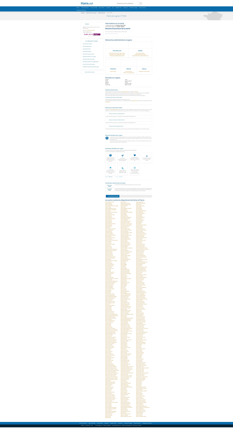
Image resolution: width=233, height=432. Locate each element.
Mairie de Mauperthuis (109, 321)
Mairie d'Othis (138, 346)
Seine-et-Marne (125, 91)
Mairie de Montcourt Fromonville (111, 329)
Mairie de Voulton (139, 415)
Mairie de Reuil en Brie (109, 360)
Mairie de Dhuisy (108, 261)
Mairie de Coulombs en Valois (110, 250)
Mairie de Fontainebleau (125, 272)
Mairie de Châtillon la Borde (126, 239)
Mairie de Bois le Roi (124, 216)
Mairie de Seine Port (108, 384)
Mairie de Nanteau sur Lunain (126, 339)
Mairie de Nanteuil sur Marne (110, 341)
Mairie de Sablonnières (109, 364)
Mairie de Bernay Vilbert (140, 213)
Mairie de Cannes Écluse (125, 226)
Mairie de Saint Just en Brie (125, 370)
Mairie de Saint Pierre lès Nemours (111, 376)
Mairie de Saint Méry (124, 374)
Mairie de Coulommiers (140, 250)
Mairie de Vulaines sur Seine (141, 416)
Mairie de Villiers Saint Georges (110, 411)
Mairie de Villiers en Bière (140, 410)
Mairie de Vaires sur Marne (110, 397)
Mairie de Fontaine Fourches (141, 270)
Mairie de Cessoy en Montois (110, 228)
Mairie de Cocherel (108, 246)
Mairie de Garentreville (109, 277)
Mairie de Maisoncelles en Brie (110, 318)
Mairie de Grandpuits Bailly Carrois (111, 281)
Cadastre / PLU (118, 7)
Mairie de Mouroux (139, 336)
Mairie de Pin (107, 304)
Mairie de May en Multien (140, 321)
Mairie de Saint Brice (124, 365)
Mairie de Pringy (139, 355)
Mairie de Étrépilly (108, 267)
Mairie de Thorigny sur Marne (141, 390)
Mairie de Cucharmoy (124, 258)
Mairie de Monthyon (124, 332)
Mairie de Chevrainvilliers (125, 242)
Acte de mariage (93, 7)
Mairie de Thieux (108, 390)
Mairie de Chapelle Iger (140, 293)
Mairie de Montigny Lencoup (110, 333)
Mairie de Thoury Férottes (110, 392)
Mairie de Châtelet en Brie (109, 302)
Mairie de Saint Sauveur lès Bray (142, 376)
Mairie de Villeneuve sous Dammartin (143, 407)
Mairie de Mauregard (124, 321)
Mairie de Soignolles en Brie (141, 387)
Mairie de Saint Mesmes (140, 374)
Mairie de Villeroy (108, 410)
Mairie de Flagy (108, 270)
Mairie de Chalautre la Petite (141, 230)
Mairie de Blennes (108, 216)
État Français (135, 425)
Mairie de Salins (123, 380)
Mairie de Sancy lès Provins (110, 383)
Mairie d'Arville (138, 204)
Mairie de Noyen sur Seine (141, 343)
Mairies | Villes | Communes (91, 12)
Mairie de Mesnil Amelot (140, 302)
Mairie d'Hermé (139, 286)
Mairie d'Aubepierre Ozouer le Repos (111, 205)
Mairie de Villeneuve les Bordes (110, 407)
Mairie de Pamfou (108, 348)
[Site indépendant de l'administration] (98, 3)
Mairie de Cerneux (124, 227)
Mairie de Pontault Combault (126, 353)
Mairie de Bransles (108, 222)
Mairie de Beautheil (139, 212)
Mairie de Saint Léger (140, 370)
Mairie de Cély (107, 227)
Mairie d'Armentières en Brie (126, 204)
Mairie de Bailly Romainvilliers (126, 208)
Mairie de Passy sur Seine (140, 348)
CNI (113, 7)
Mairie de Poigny (139, 351)
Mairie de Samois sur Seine (110, 381)
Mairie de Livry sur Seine (125, 311)
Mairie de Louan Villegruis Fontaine (127, 314)
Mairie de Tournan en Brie (125, 393)
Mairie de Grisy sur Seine (109, 283)
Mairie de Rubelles (139, 361)
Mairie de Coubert (124, 249)
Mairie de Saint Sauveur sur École (111, 378)
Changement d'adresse (81, 10)
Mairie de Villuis (123, 412)
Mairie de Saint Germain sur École (111, 369)
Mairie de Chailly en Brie (140, 228)
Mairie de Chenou (139, 241)
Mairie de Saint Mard (140, 371)
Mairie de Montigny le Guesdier (141, 332)
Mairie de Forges (108, 274)
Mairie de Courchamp (140, 251)
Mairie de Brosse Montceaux (141, 292)
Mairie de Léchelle (108, 306)
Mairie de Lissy (138, 310)
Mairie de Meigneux (124, 323)
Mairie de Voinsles (139, 413)
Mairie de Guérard (124, 283)
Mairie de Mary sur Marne (140, 320)
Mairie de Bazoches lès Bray (141, 210)
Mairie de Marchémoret (140, 318)
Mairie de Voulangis (124, 415)
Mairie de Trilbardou (124, 394)
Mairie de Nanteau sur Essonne (110, 339)
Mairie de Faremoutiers (109, 268)
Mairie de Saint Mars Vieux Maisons (111, 372)
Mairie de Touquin (108, 393)
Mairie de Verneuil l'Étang (140, 401)
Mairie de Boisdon (139, 216)
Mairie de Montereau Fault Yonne (111, 330)
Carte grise (125, 7)
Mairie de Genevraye (124, 297)
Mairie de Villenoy (124, 408)
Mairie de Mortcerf (108, 336)
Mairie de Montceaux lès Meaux (126, 328)
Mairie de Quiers (139, 356)
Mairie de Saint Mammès (125, 371)
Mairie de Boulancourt (140, 219)
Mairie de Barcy (108, 210)
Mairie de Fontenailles (109, 273)
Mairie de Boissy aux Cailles (110, 218)
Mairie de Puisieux (124, 356)
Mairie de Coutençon (140, 254)
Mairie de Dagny (108, 259)
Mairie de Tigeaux (124, 392)
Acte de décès (102, 7)
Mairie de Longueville (140, 313)
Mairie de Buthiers (108, 226)
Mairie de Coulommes (125, 250)
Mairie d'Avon (123, 207)
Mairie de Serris (139, 384)
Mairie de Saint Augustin (140, 364)
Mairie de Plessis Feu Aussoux (141, 304)
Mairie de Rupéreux (124, 362)
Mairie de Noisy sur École (109, 343)
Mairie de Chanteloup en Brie (126, 235)
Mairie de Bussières (108, 225)
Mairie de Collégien (124, 246)
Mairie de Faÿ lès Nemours (141, 268)
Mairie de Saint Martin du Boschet (142, 372)
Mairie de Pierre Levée (125, 351)
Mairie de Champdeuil (109, 233)
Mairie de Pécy (107, 350)
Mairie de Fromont (124, 276)
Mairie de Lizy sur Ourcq (109, 313)
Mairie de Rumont (108, 362)
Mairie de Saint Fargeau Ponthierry (127, 366)
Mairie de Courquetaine (125, 253)
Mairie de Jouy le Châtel (125, 291)
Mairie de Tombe (124, 300)
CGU (92, 425)
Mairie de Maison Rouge (140, 316)
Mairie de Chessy (108, 242)
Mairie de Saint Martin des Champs (127, 372)
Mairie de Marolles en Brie (110, 320)
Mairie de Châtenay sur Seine (141, 237)
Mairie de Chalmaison (124, 231)
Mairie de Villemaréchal (125, 404)
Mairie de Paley (139, 347)
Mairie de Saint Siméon (125, 378)
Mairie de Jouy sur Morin (140, 291)
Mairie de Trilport (139, 394)
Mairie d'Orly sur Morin (109, 346)
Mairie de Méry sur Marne (140, 324)
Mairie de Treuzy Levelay (109, 394)
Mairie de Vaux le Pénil (125, 399)
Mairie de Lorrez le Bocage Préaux (111, 314)
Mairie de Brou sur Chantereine (126, 223)
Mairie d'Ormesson (124, 346)
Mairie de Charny (108, 236)
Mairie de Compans (108, 247)
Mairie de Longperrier (124, 313)
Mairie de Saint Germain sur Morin (127, 369)
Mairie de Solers (123, 388)
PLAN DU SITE (87, 425)
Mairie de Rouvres (108, 361)
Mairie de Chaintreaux (109, 230)
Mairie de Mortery (124, 336)
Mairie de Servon (108, 385)
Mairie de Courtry (124, 254)
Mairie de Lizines (139, 311)
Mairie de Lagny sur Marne (110, 301)
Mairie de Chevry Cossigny (110, 244)
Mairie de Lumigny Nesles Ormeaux (111, 315)
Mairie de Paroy (123, 348)
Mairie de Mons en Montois (110, 328)
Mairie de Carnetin (139, 226)
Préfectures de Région (107, 425)
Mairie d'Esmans (139, 265)
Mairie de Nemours (139, 341)
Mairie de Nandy (124, 338)
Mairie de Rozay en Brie (125, 361)
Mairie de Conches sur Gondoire (126, 247)
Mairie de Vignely (108, 403)
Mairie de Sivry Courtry (109, 387)
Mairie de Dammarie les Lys (126, 259)
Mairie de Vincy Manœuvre (125, 413)
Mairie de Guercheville (140, 283)
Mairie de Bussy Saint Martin (141, 225)
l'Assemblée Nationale (114, 109)
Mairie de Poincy (108, 352)
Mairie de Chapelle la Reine (110, 295)
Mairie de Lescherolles (140, 307)
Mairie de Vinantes (108, 413)
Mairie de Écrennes (139, 306)
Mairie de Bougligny (124, 219)
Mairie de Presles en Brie (125, 355)
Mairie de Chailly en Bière (125, 228)
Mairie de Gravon (124, 281)
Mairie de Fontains (139, 272)
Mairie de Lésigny (124, 309)
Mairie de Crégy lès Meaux (141, 255)
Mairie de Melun (108, 324)
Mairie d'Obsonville (108, 344)
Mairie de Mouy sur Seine (109, 338)
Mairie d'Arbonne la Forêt (140, 203)
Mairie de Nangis (139, 338)
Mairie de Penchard (124, 350)
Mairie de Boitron (139, 218)
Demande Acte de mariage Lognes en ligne (117, 54)
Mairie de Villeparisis (139, 408)
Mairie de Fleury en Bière (125, 270)
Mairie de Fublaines (139, 276)
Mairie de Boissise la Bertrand (126, 217)
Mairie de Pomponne (109, 353)
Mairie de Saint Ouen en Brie (110, 375)
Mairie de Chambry (139, 231)
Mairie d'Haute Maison (109, 299)
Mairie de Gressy (139, 281)
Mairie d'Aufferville (124, 205)
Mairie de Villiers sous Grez (125, 411)
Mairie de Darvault (139, 260)
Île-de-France (135, 91)
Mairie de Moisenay (108, 327)
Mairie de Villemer (108, 406)
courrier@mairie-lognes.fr (90, 30)
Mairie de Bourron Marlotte (126, 221)
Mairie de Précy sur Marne (110, 355)
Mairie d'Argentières (108, 204)
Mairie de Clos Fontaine (140, 245)
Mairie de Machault (139, 315)
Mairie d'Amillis (123, 202)
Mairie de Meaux (108, 323)
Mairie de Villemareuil (140, 404)
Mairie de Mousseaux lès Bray (110, 337)
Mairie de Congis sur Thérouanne (111, 249)
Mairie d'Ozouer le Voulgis (125, 347)
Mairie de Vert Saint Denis (125, 402)
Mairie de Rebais (108, 358)
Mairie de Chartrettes (124, 236)
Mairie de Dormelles (108, 263)
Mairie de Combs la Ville (140, 246)
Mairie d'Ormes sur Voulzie (125, 307)
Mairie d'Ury (123, 395)
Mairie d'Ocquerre (124, 344)
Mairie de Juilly (107, 292)
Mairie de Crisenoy (124, 256)
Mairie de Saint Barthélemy (110, 365)
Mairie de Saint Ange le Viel (125, 364)
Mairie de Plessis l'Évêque (109, 305)
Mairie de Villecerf (108, 404)
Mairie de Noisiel (124, 342)
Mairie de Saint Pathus (140, 375)
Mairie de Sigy (138, 385)
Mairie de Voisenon (108, 415)
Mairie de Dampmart (124, 260)
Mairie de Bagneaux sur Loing (110, 208)
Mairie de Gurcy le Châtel (140, 284)
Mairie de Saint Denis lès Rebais (110, 366)
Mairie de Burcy (139, 223)
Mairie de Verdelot (124, 401)
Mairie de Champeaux (125, 233)
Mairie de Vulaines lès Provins (126, 416)
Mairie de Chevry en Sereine (126, 244)
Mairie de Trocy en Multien (110, 395)
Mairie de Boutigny (139, 221)
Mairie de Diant (123, 261)
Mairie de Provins (108, 356)
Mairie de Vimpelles (139, 412)
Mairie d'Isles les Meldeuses (141, 287)
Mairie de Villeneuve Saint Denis (126, 407)
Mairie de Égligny (124, 264)
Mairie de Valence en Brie (125, 397)
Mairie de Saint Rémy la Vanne (126, 376)
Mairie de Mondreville (140, 327)
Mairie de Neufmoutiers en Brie (110, 342)
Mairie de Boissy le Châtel (125, 218)
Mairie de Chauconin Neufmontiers (111, 240)
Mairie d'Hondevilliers (109, 287)
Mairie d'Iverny (123, 288)
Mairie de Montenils (139, 329)
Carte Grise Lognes (128, 71)
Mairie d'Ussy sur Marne (140, 395)
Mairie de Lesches (108, 309)
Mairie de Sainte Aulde (125, 379)
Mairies (77, 7)
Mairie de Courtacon (139, 253)
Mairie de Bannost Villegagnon (110, 209)
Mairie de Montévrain (140, 330)
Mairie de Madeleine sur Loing (141, 299)
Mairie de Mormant (139, 334)
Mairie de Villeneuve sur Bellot (110, 408)
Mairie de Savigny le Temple (126, 383)
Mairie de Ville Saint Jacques (126, 403)
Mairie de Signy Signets (125, 385)
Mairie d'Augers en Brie (140, 205)
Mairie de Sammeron (140, 380)
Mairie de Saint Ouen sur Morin (126, 375)
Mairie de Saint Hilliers (140, 369)
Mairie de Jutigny (124, 292)
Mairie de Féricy (108, 269)
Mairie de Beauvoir (108, 213)
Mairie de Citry (107, 245)
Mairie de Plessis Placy (125, 305)
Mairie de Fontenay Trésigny (126, 273)
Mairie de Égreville (139, 264)
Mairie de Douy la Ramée (140, 263)
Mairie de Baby (138, 207)
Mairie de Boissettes (108, 217)
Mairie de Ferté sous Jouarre (110, 297)
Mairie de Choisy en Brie (140, 244)
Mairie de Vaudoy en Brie (109, 399)
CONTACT (82, 425)
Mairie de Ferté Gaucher (140, 296)
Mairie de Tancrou (124, 389)
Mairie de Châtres (139, 239)
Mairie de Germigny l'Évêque (141, 277)
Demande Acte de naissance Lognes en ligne (117, 53)
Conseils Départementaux (116, 425)
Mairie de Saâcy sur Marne (141, 362)
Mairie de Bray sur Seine (125, 222)
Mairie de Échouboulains (109, 264)
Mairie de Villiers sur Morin (141, 411)
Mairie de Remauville (140, 358)
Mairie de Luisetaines (140, 314)
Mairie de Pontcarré (139, 353)
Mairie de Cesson (139, 227)
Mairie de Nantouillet (124, 341)
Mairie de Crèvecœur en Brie (110, 256)
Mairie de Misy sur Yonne (125, 325)
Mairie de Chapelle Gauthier (126, 293)
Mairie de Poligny (124, 352)
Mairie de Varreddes (124, 398)
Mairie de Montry (124, 334)
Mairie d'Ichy (123, 287)
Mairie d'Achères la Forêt (109, 202)
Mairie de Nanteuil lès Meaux (141, 339)
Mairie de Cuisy (139, 258)
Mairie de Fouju (123, 274)
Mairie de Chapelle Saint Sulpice (111, 296)
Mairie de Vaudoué (139, 305)
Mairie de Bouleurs (108, 221)
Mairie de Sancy (139, 381)
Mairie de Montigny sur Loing (126, 333)
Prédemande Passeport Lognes (140, 54)
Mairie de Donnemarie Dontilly (141, 261)
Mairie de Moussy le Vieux (140, 337)
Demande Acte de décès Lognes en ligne (117, 55)
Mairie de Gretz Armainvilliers (110, 282)
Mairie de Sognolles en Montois (126, 387)
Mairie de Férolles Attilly (125, 269)
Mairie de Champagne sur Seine (126, 232)
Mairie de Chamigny (108, 232)
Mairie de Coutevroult (109, 255)
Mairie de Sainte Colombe (140, 379)
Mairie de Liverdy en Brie (109, 311)
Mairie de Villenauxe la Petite (126, 406)
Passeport (108, 7)
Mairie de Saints (108, 380)
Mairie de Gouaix (124, 279)
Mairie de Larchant (124, 301)
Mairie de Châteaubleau (125, 237)
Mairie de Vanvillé (139, 397)
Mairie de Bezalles (124, 214)
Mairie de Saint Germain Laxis (126, 367)
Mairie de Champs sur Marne (141, 233)
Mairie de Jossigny (139, 290)
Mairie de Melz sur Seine (125, 324)
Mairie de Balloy (139, 208)
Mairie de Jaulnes (124, 290)
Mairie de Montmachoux (140, 333)
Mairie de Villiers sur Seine (110, 412)
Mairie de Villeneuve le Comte (141, 406)
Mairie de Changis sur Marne (110, 235)
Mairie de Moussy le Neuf (125, 337)
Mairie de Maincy (124, 316)
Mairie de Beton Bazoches (110, 214)
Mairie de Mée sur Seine (125, 302)
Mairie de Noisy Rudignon (140, 342)
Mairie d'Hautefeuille (109, 286)
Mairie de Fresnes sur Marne (141, 274)
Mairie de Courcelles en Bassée (126, 251)
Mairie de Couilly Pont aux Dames (142, 249)
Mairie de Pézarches (108, 351)
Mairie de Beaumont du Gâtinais (126, 212)
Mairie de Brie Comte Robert (110, 223)
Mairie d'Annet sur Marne (125, 203)
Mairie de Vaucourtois (140, 398)
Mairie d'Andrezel (108, 203)
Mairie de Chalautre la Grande (126, 230)
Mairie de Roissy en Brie (125, 360)
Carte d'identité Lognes (140, 53)
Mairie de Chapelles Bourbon (126, 306)
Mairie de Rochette (108, 300)
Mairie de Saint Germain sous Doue (142, 367)
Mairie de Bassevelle (124, 210)
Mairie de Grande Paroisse (141, 297)
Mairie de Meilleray (139, 323)
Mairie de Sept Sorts (124, 384)
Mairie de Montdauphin (125, 329)
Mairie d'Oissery (139, 344)
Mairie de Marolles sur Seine (126, 320)
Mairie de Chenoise (124, 241)
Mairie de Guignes (124, 284)
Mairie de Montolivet (109, 334)
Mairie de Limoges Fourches (126, 310)
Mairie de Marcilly (108, 319)
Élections (139, 425)
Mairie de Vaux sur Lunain (140, 399)
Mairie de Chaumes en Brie (141, 240)
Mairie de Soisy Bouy (109, 388)
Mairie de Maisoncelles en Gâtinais (127, 318)
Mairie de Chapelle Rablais (140, 295)
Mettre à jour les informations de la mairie (111, 33)
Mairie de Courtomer (109, 254)
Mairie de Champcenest (140, 232)
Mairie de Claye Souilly (125, 245)
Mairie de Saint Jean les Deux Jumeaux (112, 370)
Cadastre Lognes (113, 71)
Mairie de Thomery (124, 390)
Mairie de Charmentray (140, 235)
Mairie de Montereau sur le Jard (126, 330)
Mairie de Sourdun (108, 389)
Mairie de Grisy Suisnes (140, 282)
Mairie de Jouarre (108, 291)
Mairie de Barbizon (139, 209)
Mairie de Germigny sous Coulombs (111, 278)
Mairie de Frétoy (108, 276)
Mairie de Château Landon (110, 237)
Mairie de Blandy (139, 214)
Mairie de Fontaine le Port (110, 272)
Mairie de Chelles (108, 241)
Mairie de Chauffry (124, 240)
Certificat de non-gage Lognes (128, 72)
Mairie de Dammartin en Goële (141, 259)
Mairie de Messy (108, 325)
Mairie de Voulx (108, 416)
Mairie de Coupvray (108, 251)
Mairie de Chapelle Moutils (125, 295)
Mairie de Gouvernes (140, 279)
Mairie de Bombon (108, 219)
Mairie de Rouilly (139, 360)
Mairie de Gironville (108, 279)
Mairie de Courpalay (108, 253)
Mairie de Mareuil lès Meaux (126, 319)
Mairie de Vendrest (108, 401)
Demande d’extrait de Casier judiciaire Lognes (140, 55)
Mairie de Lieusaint (108, 310)
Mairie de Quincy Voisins (109, 357)
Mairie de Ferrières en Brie (140, 269)
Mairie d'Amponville (139, 202)
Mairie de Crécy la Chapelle (125, 255)
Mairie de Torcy (139, 392)
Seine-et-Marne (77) (101, 12)
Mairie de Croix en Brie (125, 296)
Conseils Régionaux (98, 425)
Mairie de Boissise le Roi (140, 217)
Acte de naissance (85, 7)
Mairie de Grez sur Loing (125, 282)
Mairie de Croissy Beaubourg (141, 256)
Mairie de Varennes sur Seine (110, 398)
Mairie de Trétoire (139, 300)
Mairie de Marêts (108, 307)
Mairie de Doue (123, 263)
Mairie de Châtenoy (108, 239)
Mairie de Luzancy (124, 315)
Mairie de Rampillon (124, 357)
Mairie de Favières (124, 268)
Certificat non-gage (133, 7)
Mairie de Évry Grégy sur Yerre (141, 267)
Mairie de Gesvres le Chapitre (126, 278)
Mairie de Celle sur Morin (109, 293)
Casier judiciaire (142, 7)
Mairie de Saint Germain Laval (110, 367)
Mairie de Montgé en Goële (110, 332)
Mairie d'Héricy (123, 286)
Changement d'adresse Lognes (144, 71)
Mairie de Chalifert (108, 231)
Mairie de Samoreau (124, 381)
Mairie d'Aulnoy (108, 207)
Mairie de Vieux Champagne (141, 402)
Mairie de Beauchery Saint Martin (111, 212)
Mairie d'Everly (123, 267)
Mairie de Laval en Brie (140, 301)
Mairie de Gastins (124, 277)
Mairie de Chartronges (140, 236)
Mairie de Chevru (139, 242)
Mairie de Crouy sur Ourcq (110, 258)
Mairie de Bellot (123, 213)
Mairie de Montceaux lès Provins (142, 328)
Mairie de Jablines (139, 288)
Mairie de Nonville (124, 343)
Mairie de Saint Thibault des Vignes (111, 379)
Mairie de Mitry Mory (140, 325)
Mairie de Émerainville (109, 265)
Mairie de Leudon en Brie (140, 309)
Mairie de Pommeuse (140, 352)
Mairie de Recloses (124, 358)
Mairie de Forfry (139, 273)
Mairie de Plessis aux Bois (125, 304)
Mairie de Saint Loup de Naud (110, 371)
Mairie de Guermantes (109, 284)
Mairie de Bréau (139, 222)
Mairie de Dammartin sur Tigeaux (111, 260)
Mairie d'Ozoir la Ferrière (109, 347)
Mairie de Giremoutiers (140, 278)
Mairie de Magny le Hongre (110, 316)
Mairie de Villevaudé (124, 410)
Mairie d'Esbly (123, 265)
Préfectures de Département (127, 425)
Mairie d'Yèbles (108, 417)
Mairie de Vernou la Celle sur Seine (111, 402)
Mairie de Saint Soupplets (140, 378)
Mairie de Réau (138, 357)
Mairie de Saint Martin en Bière (110, 374)
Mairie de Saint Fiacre (140, 366)
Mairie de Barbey (124, 209)
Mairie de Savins (139, 383)
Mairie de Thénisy (139, 389)
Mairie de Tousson (139, 393)
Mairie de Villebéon (139, 403)
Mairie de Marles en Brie (140, 319)
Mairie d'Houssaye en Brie (125, 299)
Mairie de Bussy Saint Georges (126, 225)
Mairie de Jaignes (108, 290)
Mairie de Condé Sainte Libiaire (141, 247)
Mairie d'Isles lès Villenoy (109, 288)
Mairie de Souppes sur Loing (141, 388)
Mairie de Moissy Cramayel (125, 327)
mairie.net (83, 12)
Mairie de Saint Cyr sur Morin (141, 365)
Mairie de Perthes (139, 350)
